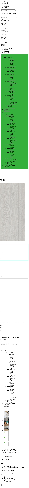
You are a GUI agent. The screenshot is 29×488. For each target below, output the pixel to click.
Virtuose (12, 60)
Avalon (11, 84)
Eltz (11, 73)
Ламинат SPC (9, 57)
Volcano (12, 70)
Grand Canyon (13, 83)
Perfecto (12, 97)
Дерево (12, 88)
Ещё (5, 7)
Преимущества (8, 2)
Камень (12, 90)
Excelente (12, 98)
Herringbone (13, 80)
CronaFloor (11, 74)
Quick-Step (11, 67)
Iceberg (12, 85)
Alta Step (11, 95)
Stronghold (11, 71)
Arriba (11, 99)
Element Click (13, 102)
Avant (11, 62)
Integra (11, 64)
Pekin (11, 92)
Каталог (4, 350)
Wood (11, 76)
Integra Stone (13, 66)
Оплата (6, 3)
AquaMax (11, 59)
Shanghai (12, 94)
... (4, 112)
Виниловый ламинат (9, 108)
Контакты (6, 6)
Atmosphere (13, 69)
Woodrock (9, 105)
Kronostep (9, 106)
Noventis (11, 81)
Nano (11, 77)
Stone (11, 78)
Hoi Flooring (12, 91)
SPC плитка (7, 111)
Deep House (13, 104)
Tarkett (10, 101)
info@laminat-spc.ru (10, 470)
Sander (11, 63)
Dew (10, 87)
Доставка (6, 4)
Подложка (6, 109)
